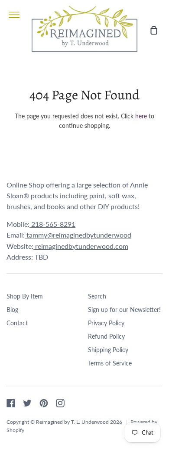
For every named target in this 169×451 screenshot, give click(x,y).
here (141, 116)
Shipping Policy (108, 349)
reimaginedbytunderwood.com (80, 246)
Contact (17, 323)
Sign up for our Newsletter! (124, 309)
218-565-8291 (52, 224)
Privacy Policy (106, 323)
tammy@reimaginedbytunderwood (78, 235)
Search (97, 296)
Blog (12, 309)
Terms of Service (110, 363)
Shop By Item (24, 296)
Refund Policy (106, 336)
